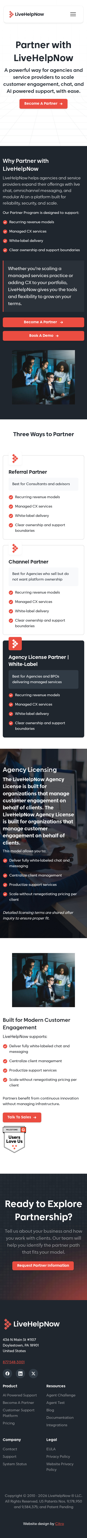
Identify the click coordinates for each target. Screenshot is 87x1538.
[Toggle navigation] (73, 14)
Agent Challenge (60, 1395)
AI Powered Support (20, 1395)
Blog (50, 1410)
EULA (51, 1449)
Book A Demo (40, 335)
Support (9, 1456)
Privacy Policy (58, 1456)
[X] (33, 1373)
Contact (10, 1449)
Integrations (56, 1425)
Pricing (9, 1423)
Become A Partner (40, 103)
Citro (59, 1523)
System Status (15, 1464)
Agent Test (55, 1402)
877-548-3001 (14, 1362)
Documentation (60, 1417)
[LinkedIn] (20, 1373)
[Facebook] (7, 1373)
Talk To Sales (19, 1117)
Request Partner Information (43, 1265)
